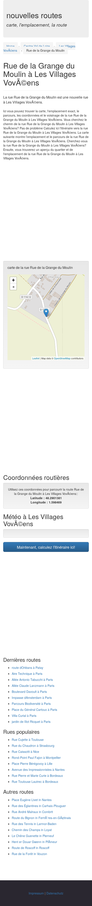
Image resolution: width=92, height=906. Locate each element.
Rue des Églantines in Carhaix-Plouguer (39, 806)
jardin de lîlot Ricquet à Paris (31, 721)
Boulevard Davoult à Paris (29, 691)
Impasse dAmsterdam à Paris (32, 697)
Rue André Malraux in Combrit (32, 812)
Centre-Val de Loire (37, 46)
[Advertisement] (46, 211)
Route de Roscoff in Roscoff (30, 848)
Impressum (36, 893)
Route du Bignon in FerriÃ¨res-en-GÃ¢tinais (41, 818)
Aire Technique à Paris (27, 673)
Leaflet (35, 358)
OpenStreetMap (62, 358)
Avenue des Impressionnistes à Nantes (38, 769)
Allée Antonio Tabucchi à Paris (32, 679)
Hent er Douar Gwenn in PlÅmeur (34, 842)
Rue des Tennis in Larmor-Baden (34, 824)
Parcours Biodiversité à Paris (31, 703)
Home (10, 46)
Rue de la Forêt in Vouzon (29, 854)
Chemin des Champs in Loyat (32, 830)
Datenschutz (54, 893)
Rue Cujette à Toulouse (28, 739)
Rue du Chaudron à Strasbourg (33, 745)
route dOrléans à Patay (27, 667)
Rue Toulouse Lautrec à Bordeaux (35, 781)
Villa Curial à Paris (24, 715)
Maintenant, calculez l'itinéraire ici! (46, 547)
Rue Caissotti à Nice (25, 751)
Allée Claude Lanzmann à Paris (33, 685)
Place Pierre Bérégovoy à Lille (32, 763)
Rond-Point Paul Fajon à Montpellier (36, 757)
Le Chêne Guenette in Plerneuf (33, 836)
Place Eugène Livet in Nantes (32, 800)
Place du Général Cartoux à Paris (34, 709)
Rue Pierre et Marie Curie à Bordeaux (37, 775)
